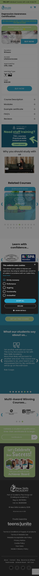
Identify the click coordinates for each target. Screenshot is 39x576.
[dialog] (19, 288)
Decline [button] (20, 306)
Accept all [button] (20, 301)
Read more (6, 275)
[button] (19, 310)
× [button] (35, 264)
